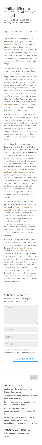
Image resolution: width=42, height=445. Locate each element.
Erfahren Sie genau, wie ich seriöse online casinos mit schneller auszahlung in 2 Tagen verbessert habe (21, 420)
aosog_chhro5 (12, 20)
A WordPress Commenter (14, 434)
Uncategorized (10, 23)
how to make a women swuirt (22, 210)
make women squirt (12, 44)
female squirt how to (22, 248)
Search (34, 378)
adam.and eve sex (20, 276)
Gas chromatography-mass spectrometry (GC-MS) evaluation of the (19, 411)
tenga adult (26, 102)
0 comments (24, 23)
